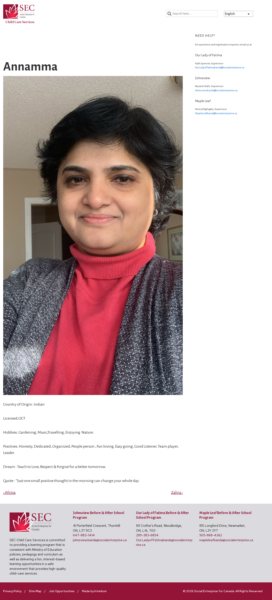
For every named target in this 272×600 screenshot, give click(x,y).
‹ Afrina (9, 492)
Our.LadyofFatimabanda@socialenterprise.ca (219, 67)
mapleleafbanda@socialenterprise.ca (226, 540)
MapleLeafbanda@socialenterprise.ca (216, 113)
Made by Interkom (94, 591)
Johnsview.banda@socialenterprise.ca (216, 90)
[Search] (170, 14)
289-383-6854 (147, 535)
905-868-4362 (210, 535)
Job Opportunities (62, 591)
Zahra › (177, 492)
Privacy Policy (12, 591)
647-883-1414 (84, 535)
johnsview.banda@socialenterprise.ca (100, 540)
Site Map (35, 591)
